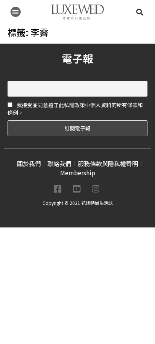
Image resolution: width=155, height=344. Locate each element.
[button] (16, 12)
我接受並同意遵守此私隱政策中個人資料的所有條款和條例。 (75, 108)
